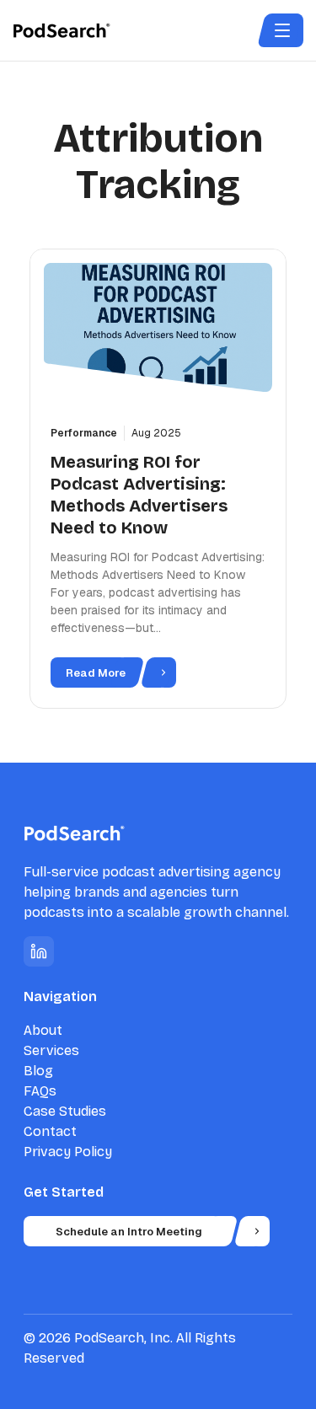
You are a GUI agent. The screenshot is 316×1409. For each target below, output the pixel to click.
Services (51, 1050)
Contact (50, 1131)
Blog (38, 1071)
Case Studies (65, 1111)
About (43, 1030)
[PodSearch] (74, 30)
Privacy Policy (68, 1152)
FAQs (40, 1091)
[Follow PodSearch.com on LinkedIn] (39, 951)
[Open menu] (282, 30)
